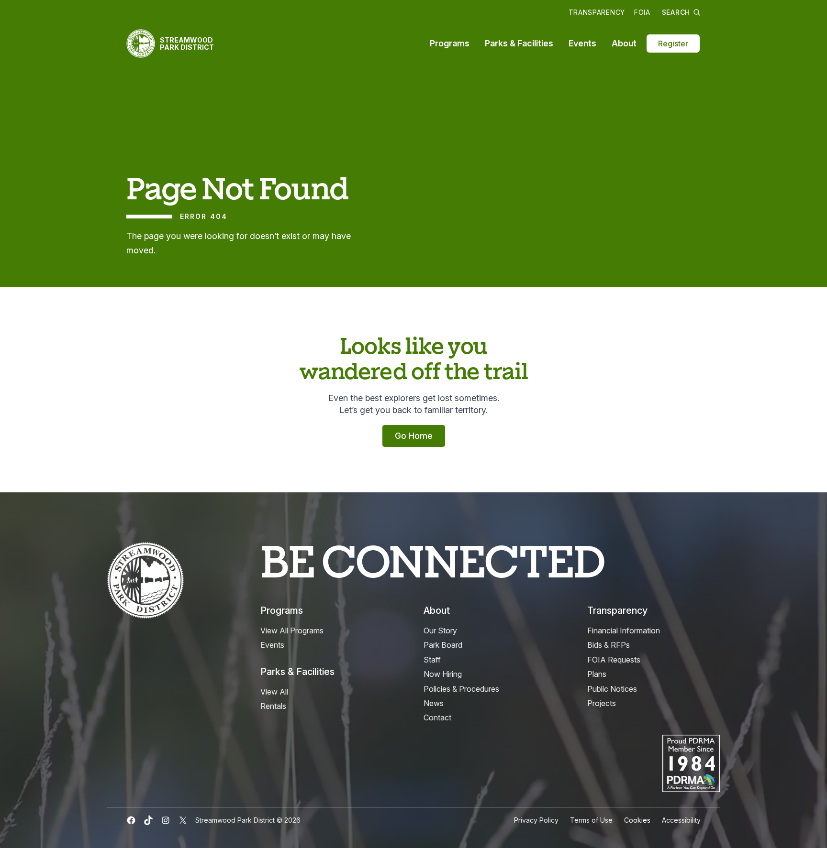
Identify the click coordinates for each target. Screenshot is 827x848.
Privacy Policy (536, 820)
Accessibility (681, 820)
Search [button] (676, 12)
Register (673, 43)
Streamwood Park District (187, 43)
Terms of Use (591, 820)
